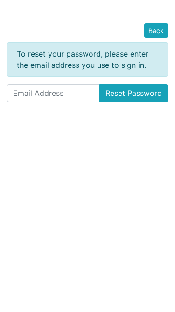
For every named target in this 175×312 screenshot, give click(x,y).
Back (156, 31)
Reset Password (133, 93)
